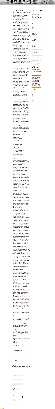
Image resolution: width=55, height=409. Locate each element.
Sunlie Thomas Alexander (39, 68)
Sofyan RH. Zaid (20, 350)
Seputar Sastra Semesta (34, 52)
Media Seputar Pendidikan (34, 35)
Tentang (37, 5)
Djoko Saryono (33, 60)
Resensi (22, 5)
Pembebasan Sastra (34, 39)
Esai (16, 5)
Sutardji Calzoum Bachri (34, 69)
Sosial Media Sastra (34, 53)
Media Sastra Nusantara (34, 33)
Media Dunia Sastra (34, 28)
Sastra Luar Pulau (33, 45)
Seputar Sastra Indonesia (34, 51)
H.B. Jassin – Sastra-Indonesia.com (36, 81)
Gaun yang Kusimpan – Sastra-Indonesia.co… (36, 77)
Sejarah (32, 68)
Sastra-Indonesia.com (21, 2)
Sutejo (36, 69)
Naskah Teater (29, 5)
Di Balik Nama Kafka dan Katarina (35, 16)
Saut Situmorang (39, 67)
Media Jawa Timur (33, 29)
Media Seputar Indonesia (34, 34)
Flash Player (40, 71)
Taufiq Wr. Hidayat (39, 69)
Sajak (26, 5)
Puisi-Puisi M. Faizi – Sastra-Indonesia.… (35, 82)
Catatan (33, 5)
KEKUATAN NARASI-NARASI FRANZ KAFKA (36, 17)
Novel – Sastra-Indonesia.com (34, 80)
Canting (33, 58)
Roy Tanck (36, 71)
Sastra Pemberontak (34, 46)
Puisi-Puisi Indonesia (34, 40)
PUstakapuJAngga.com (34, 41)
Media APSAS (33, 27)
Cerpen (19, 5)
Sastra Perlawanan (33, 47)
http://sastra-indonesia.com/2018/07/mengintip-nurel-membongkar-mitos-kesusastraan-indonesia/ (20, 345)
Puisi (24, 5)
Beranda (14, 5)
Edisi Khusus (36, 60)
